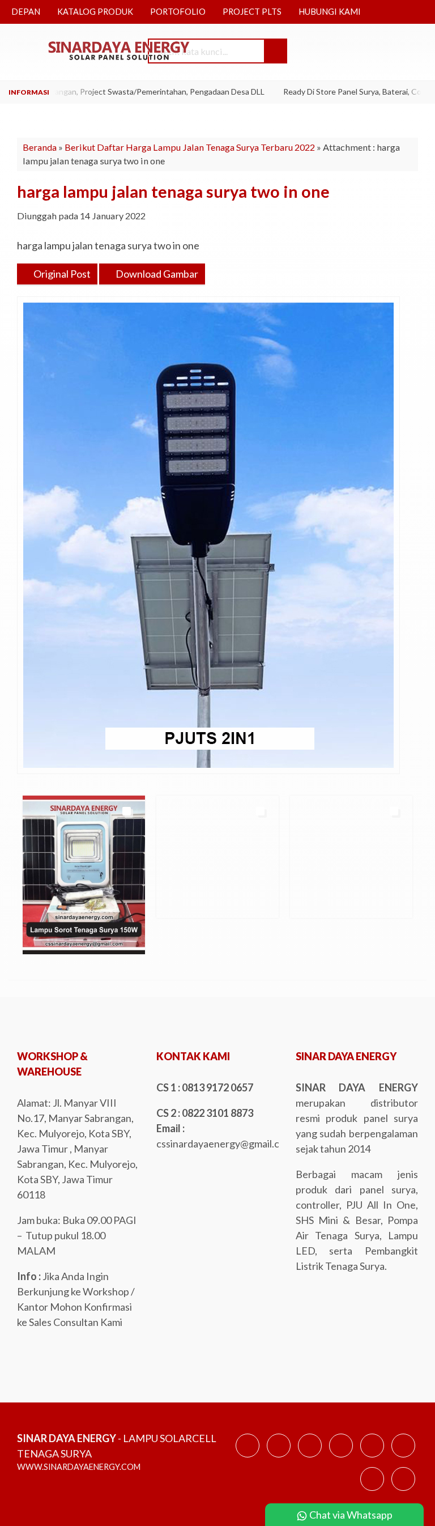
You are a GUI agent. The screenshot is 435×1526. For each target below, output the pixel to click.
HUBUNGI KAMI (329, 11)
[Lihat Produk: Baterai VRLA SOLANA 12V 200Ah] (308, 904)
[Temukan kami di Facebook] (247, 1456)
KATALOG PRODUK (95, 11)
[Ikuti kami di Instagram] (310, 1456)
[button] (275, 51)
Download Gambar (156, 273)
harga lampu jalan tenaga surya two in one (173, 191)
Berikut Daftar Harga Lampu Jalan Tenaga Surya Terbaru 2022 (190, 147)
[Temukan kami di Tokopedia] (372, 1456)
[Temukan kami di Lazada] (372, 1490)
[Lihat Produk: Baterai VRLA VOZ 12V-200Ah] (41, 904)
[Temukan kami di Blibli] (403, 1490)
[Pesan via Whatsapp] (345, 52)
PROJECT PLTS (252, 11)
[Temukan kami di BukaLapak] (403, 1456)
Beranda (40, 147)
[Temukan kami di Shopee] (341, 1456)
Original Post (61, 273)
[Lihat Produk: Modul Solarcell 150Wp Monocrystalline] (175, 904)
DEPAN (25, 11)
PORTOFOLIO (178, 11)
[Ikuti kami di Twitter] (278, 1456)
